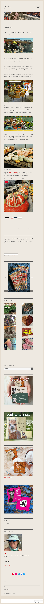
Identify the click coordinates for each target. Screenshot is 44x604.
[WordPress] (19, 574)
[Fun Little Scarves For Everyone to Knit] (10, 308)
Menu (37, 7)
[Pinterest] (13, 574)
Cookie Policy (23, 602)
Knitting (6, 586)
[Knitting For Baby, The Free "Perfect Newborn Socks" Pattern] (27, 344)
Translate (14, 255)
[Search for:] (17, 368)
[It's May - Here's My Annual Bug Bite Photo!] (10, 344)
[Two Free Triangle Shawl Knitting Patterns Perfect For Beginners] (27, 308)
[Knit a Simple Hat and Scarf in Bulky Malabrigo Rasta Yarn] (10, 320)
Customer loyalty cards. (8, 477)
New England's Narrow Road (14, 7)
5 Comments (9, 230)
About (5, 584)
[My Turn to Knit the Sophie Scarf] (27, 332)
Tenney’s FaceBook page (13, 172)
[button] (32, 277)
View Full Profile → (8, 565)
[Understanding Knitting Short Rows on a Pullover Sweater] (10, 332)
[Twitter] (24, 574)
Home (5, 581)
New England (7, 589)
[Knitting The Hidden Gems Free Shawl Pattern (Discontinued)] (27, 320)
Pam (5, 553)
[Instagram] (16, 574)
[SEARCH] (32, 369)
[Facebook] (22, 574)
